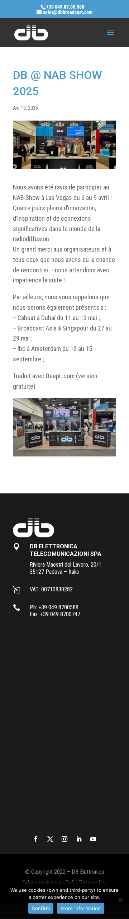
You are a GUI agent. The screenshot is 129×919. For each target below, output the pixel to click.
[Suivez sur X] (50, 839)
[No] (120, 900)
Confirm (41, 908)
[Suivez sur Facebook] (36, 839)
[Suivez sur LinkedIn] (79, 839)
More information (81, 908)
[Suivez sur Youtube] (93, 839)
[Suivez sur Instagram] (64, 839)
